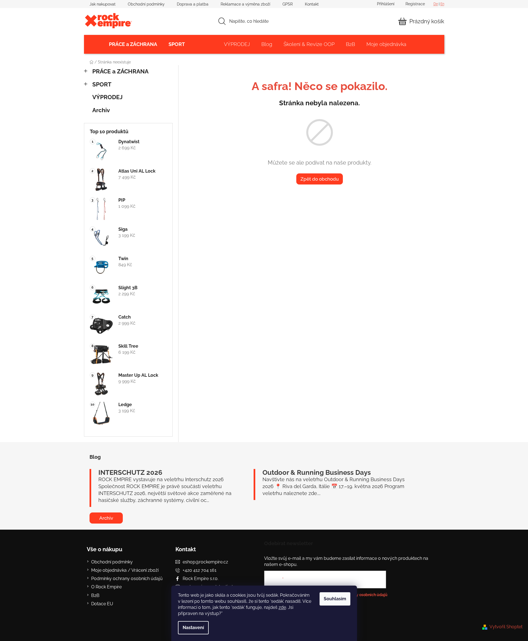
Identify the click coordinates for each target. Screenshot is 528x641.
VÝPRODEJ (107, 97)
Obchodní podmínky (146, 4)
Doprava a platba (192, 4)
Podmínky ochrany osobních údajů (127, 578)
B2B (95, 595)
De (435, 4)
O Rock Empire (106, 586)
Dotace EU (102, 603)
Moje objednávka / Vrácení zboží (125, 570)
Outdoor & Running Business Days (316, 472)
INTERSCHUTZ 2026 (130, 472)
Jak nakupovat (103, 4)
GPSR (287, 4)
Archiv (101, 110)
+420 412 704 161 (199, 570)
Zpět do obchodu (319, 179)
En (442, 4)
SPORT (101, 84)
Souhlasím (335, 598)
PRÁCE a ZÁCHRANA (120, 71)
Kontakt (312, 4)
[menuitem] (133, 44)
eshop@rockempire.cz (205, 562)
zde (282, 607)
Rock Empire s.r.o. (200, 578)
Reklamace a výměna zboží (245, 4)
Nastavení (193, 627)
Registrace (415, 4)
